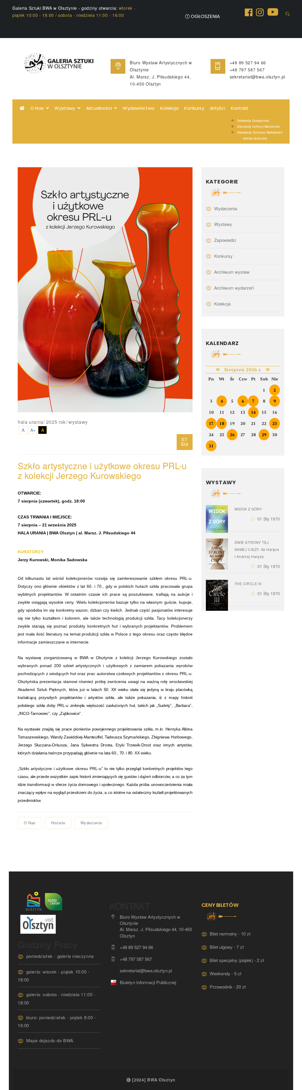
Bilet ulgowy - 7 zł (227, 947)
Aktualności (100, 108)
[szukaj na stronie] (287, 14)
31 (211, 446)
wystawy (78, 421)
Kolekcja (169, 108)
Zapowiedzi (225, 240)
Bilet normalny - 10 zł (230, 933)
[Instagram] (260, 12)
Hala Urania (30, 421)
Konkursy (194, 108)
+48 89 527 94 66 (248, 62)
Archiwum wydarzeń (234, 288)
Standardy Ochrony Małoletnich (258, 126)
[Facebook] (248, 12)
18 (221, 423)
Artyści (217, 108)
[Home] (21, 108)
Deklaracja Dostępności (253, 121)
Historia (58, 822)
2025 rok (56, 421)
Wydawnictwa (138, 108)
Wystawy (66, 108)
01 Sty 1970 (268, 519)
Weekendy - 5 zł (226, 973)
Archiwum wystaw (232, 272)
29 (264, 434)
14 (253, 412)
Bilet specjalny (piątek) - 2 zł (237, 960)
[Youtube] (272, 11)
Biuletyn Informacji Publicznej (148, 982)
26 (232, 434)
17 (211, 423)
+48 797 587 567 (247, 70)
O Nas (38, 108)
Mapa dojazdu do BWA (49, 1040)
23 (274, 423)
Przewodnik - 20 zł (228, 987)
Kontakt (240, 108)
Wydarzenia (91, 822)
